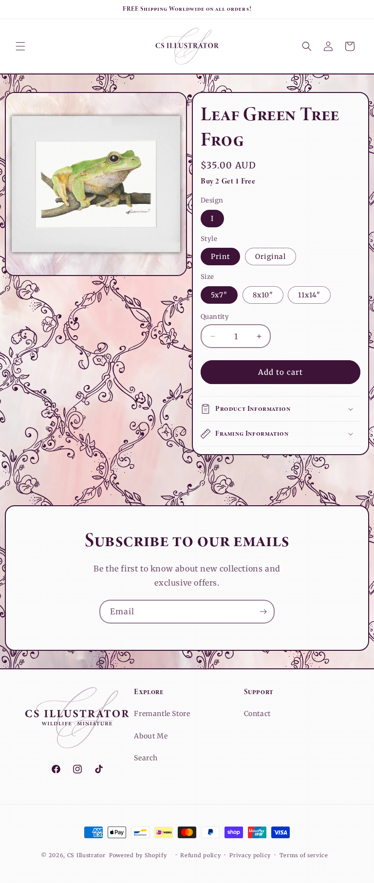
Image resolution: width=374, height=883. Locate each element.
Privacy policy (250, 855)
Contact (257, 713)
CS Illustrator (86, 855)
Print (220, 256)
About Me (151, 736)
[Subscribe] (263, 612)
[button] (20, 46)
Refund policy (200, 855)
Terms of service (304, 855)
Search (146, 758)
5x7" (219, 295)
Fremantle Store (162, 713)
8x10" (263, 295)
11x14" (309, 295)
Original (270, 256)
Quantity (215, 317)
